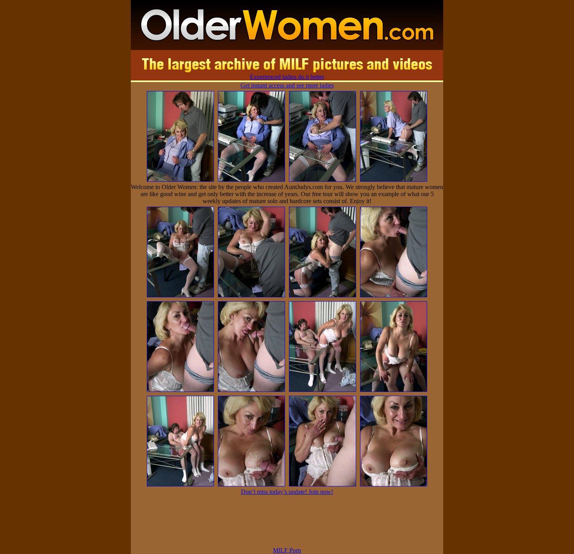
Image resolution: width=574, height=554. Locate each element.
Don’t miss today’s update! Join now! (287, 491)
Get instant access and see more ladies (287, 85)
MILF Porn (287, 550)
